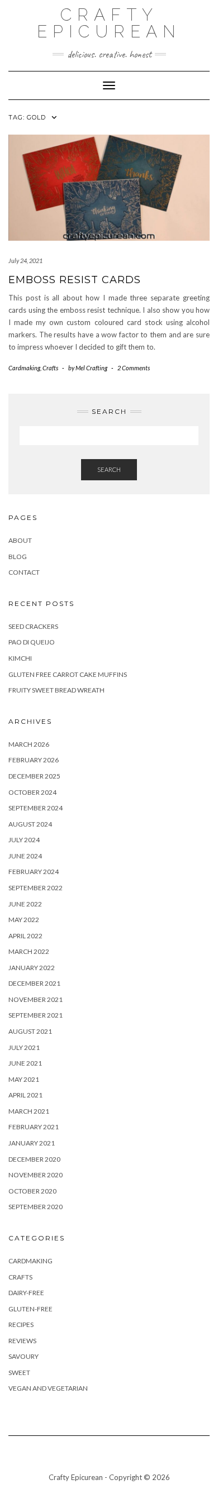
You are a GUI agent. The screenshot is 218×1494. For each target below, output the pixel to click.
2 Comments (133, 367)
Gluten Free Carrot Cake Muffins (67, 674)
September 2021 (35, 1015)
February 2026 (33, 760)
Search (109, 469)
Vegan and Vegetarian (48, 1388)
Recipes (21, 1324)
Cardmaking (24, 367)
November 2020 (35, 1175)
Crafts (50, 367)
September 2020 (35, 1206)
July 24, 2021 (25, 260)
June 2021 (25, 1063)
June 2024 (25, 856)
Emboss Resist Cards (74, 280)
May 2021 (23, 1079)
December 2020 (34, 1159)
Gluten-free (30, 1309)
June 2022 (25, 904)
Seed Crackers (33, 626)
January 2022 (31, 967)
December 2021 (34, 983)
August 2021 (30, 1031)
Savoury (23, 1356)
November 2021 (35, 999)
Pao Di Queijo (31, 642)
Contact (24, 572)
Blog (17, 556)
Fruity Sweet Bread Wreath (56, 690)
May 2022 (23, 919)
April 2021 (25, 1095)
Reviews (22, 1341)
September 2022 (35, 888)
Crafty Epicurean (109, 23)
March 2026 (28, 744)
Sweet (19, 1372)
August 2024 (30, 824)
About (20, 540)
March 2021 (28, 1111)
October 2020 (32, 1191)
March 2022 (28, 951)
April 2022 (25, 936)
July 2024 (24, 840)
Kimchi (20, 658)
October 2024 (32, 792)
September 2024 (35, 808)
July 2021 (24, 1047)
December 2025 (34, 776)
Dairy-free (26, 1292)
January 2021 (31, 1143)
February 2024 (33, 871)
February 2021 (33, 1127)
